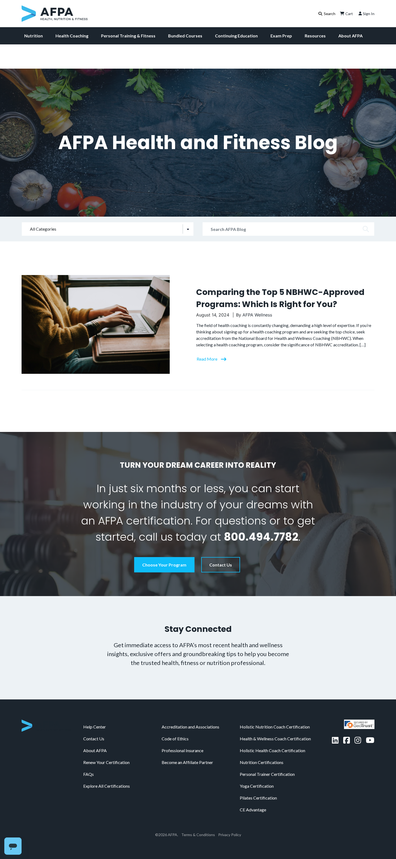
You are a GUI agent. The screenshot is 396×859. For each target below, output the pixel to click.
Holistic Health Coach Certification (272, 750)
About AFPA (350, 35)
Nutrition (33, 35)
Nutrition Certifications (261, 762)
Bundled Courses (185, 35)
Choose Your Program (164, 564)
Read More (207, 358)
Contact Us (220, 564)
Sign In (368, 13)
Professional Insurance (182, 750)
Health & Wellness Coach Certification (275, 738)
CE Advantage (253, 809)
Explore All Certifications (106, 785)
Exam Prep (281, 35)
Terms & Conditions (198, 834)
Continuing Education (236, 35)
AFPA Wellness (257, 315)
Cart (349, 13)
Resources (315, 35)
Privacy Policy (229, 834)
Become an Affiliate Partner (187, 762)
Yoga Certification (257, 785)
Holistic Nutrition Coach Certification (275, 726)
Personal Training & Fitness (128, 35)
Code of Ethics (175, 738)
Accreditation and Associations (190, 726)
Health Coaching (71, 35)
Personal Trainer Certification (267, 774)
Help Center (94, 726)
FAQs (88, 774)
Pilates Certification (258, 797)
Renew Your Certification (106, 762)
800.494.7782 (261, 536)
